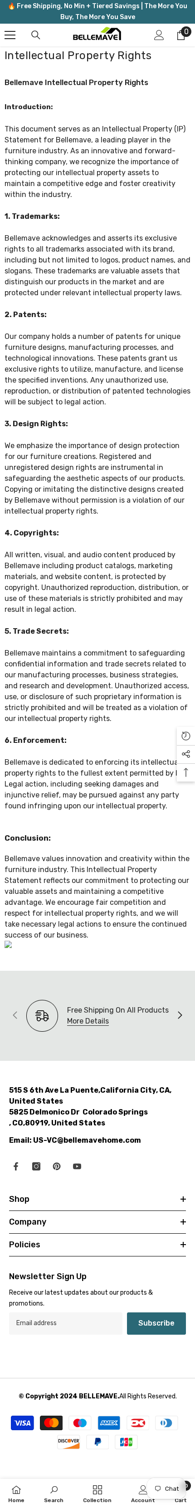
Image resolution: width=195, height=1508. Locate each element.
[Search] (35, 35)
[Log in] (159, 35)
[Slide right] (179, 1016)
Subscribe (156, 1323)
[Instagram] (36, 1166)
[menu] (10, 35)
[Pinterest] (56, 1166)
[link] (53, 1493)
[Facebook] (16, 1166)
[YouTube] (77, 1166)
